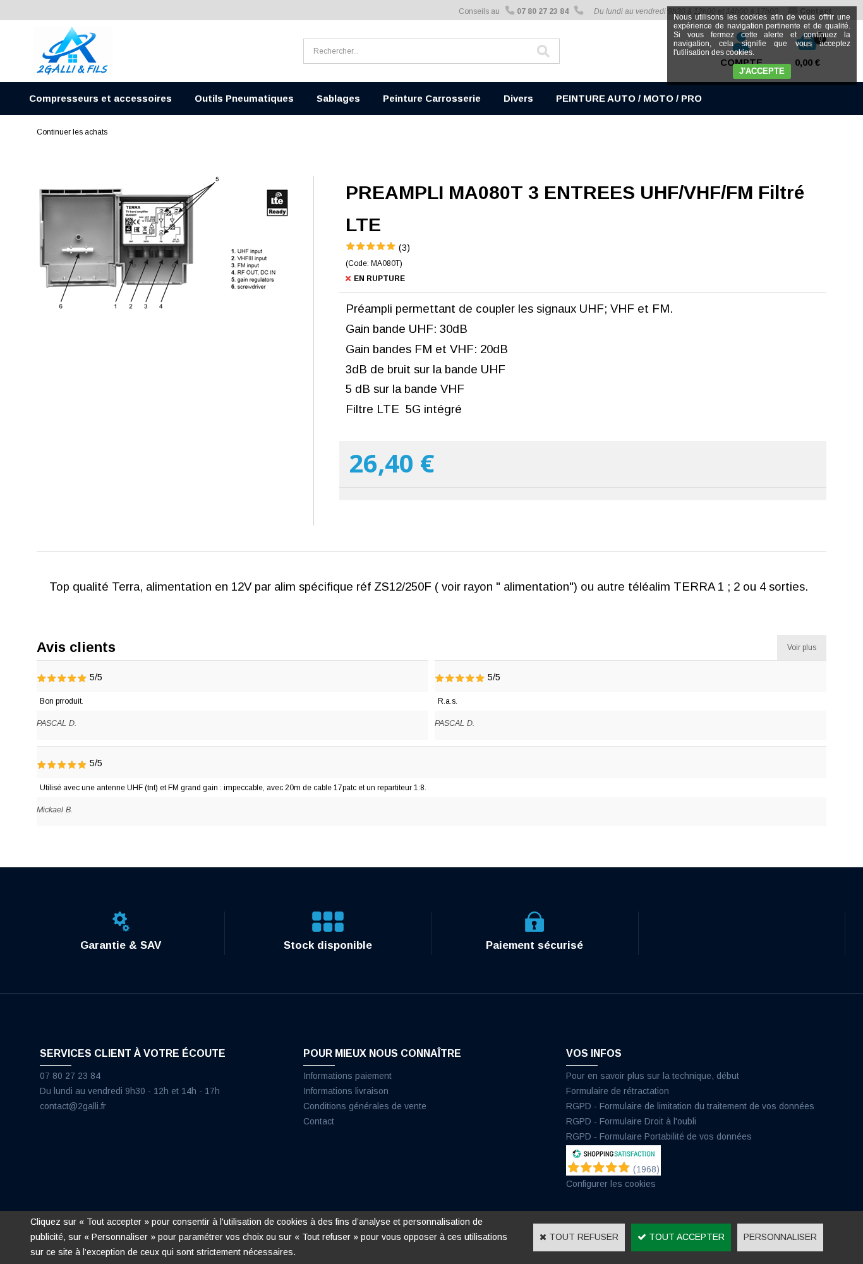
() (646, 1169)
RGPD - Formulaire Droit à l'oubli (631, 1121)
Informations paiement (347, 1076)
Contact (318, 1121)
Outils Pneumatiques (244, 98)
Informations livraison (346, 1091)
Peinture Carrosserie (432, 98)
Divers (518, 98)
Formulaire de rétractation (617, 1091)
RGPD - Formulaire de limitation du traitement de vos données (690, 1106)
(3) (404, 248)
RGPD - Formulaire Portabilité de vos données (659, 1136)
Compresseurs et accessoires (100, 98)
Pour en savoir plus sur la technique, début (652, 1076)
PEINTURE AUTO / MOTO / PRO (629, 98)
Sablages (338, 98)
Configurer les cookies (611, 1184)
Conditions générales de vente (364, 1106)
